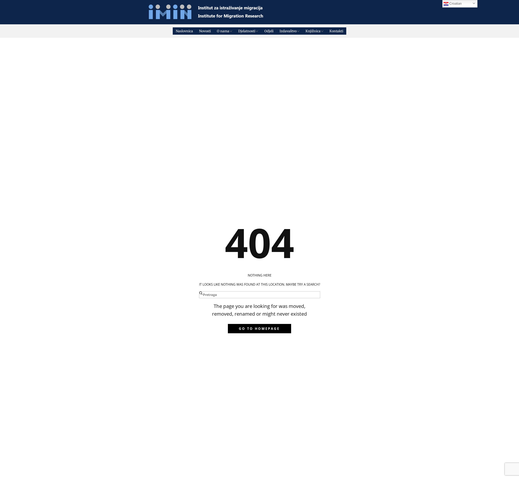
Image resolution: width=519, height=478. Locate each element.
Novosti (205, 31)
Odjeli (268, 31)
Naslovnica (184, 31)
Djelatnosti (246, 31)
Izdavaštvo (288, 31)
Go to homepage (259, 328)
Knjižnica (313, 31)
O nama (223, 31)
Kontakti (336, 31)
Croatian (455, 3)
